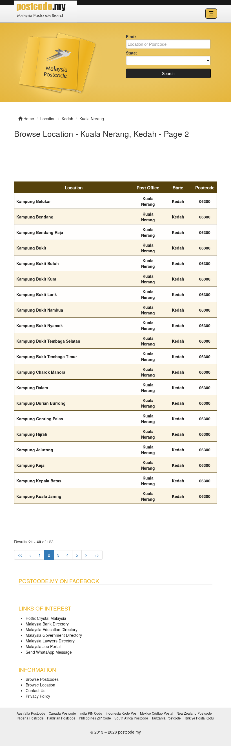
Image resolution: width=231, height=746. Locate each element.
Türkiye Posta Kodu (199, 718)
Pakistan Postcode (61, 718)
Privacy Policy (38, 696)
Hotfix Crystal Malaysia (46, 618)
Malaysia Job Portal (43, 646)
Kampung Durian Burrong (41, 403)
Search (168, 73)
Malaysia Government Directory (54, 635)
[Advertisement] (116, 160)
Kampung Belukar (33, 201)
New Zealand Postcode (194, 713)
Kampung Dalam (32, 387)
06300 (204, 201)
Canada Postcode (62, 713)
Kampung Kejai (31, 465)
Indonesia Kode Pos (121, 713)
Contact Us (35, 690)
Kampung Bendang (35, 217)
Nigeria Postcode (30, 718)
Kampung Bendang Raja (39, 232)
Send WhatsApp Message (49, 652)
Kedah (178, 201)
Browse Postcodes (42, 679)
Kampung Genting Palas (39, 418)
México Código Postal (156, 713)
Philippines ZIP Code (95, 718)
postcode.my (129, 732)
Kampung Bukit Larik (36, 294)
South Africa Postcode (131, 718)
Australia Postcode (31, 713)
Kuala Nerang (148, 201)
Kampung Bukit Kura (36, 279)
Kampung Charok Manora (40, 372)
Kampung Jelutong (34, 449)
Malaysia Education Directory (51, 629)
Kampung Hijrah (31, 434)
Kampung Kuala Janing (38, 496)
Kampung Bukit (31, 248)
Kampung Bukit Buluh (37, 263)
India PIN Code (90, 713)
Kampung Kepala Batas (38, 481)
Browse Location (40, 685)
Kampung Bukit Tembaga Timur (46, 356)
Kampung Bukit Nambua (39, 310)
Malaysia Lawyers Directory (50, 641)
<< (20, 555)
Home (28, 118)
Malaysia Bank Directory (47, 624)
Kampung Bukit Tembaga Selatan (48, 341)
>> (96, 555)
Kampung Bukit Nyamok (39, 325)
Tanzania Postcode (166, 718)
